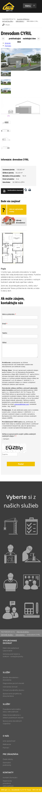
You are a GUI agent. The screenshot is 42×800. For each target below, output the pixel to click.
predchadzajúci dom (15, 39)
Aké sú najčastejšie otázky (16, 210)
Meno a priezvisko (9, 314)
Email (4, 324)
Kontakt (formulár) (10, 777)
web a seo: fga (36, 790)
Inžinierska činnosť (10, 687)
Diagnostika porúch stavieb (13, 683)
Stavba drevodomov (10, 677)
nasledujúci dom (29, 38)
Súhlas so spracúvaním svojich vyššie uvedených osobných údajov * (19, 435)
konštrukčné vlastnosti (15, 190)
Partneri (6, 748)
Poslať (21, 464)
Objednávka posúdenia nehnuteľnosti (8, 783)
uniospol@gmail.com (21, 404)
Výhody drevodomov (20, 221)
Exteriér (8, 43)
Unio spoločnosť (9, 741)
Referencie (7, 744)
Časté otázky (8, 759)
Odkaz (4, 342)
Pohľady (8, 46)
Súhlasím (6, 439)
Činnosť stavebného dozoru (13, 690)
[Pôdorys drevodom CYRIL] (25, 191)
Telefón (4, 333)
